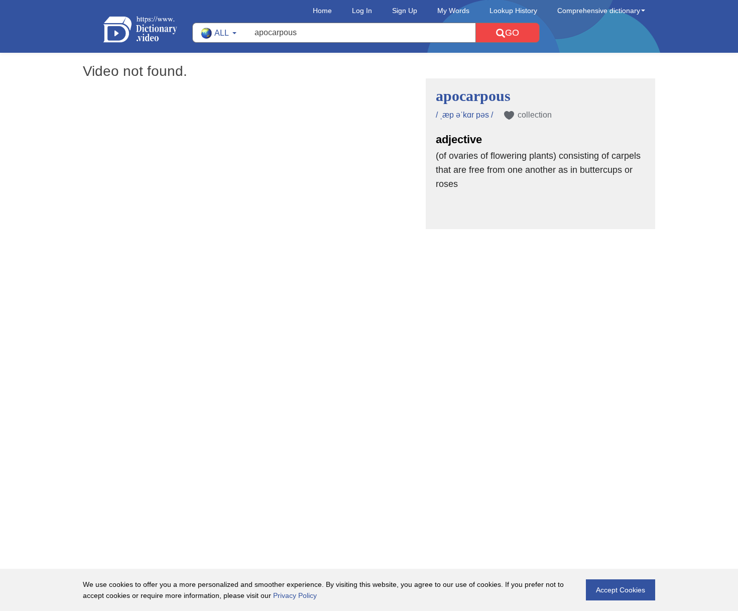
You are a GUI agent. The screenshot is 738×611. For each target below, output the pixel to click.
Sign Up (404, 11)
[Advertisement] (369, 294)
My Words (453, 11)
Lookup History (513, 11)
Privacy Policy (295, 595)
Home (322, 11)
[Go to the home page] (147, 29)
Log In (362, 11)
